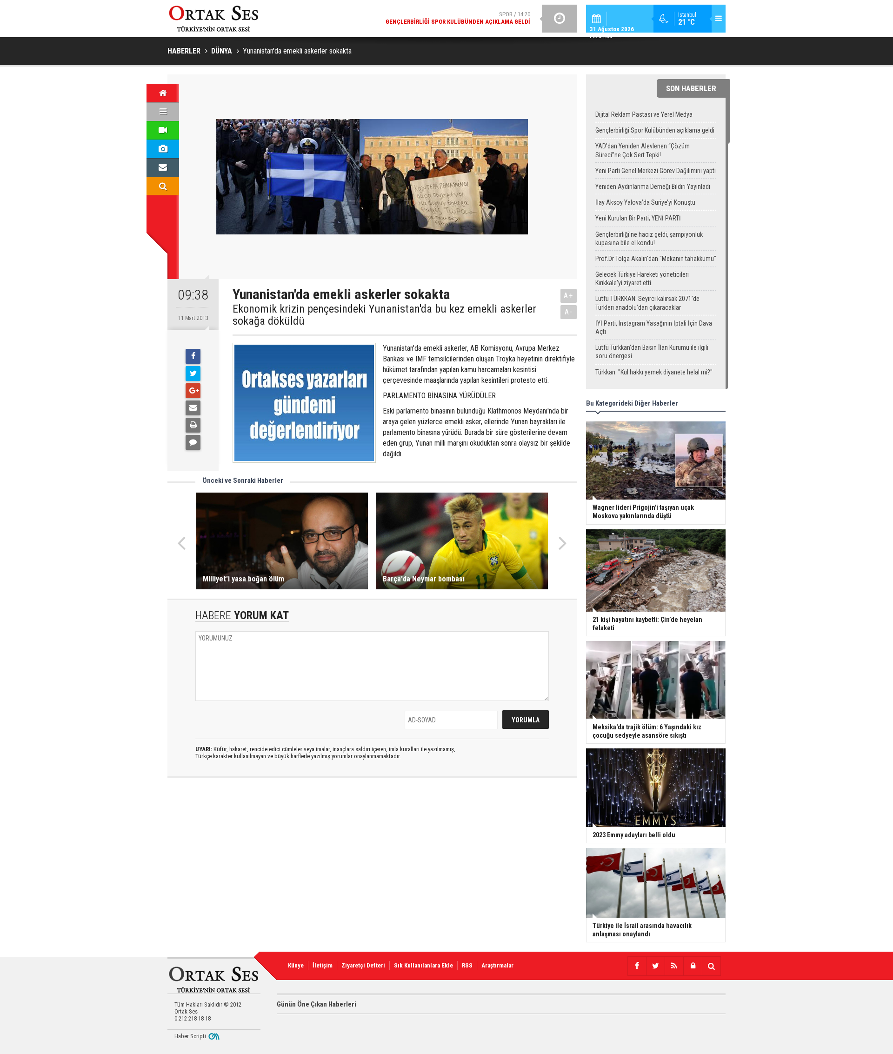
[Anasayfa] (163, 93)
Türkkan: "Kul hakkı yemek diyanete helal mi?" (654, 372)
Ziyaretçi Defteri (363, 965)
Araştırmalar (497, 965)
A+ (568, 295)
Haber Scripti (190, 1036)
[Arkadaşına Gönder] (193, 407)
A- (569, 311)
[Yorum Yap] (193, 442)
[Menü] (163, 111)
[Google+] (193, 390)
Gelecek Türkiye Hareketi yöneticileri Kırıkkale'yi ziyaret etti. (642, 279)
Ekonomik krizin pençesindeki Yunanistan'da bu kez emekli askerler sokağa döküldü (384, 315)
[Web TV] (163, 130)
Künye (296, 965)
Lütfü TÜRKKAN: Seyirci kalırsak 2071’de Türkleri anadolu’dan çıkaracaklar (647, 303)
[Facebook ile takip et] (636, 966)
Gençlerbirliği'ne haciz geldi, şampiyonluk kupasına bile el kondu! (649, 239)
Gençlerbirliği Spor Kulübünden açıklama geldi (654, 130)
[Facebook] (193, 356)
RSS (467, 965)
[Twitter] (193, 373)
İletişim (323, 965)
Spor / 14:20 (458, 18)
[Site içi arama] (163, 186)
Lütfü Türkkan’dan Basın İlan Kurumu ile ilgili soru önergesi (651, 352)
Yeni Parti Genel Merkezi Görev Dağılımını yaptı (655, 170)
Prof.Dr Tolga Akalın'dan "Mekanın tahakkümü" (655, 258)
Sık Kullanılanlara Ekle (423, 965)
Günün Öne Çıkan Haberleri (316, 1004)
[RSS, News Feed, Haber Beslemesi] (674, 966)
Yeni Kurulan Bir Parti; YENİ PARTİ (638, 218)
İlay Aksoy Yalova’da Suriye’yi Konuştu (645, 202)
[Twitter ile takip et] (655, 966)
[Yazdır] (193, 425)
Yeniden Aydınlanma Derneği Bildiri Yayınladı (652, 186)
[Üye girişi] (692, 966)
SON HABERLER (691, 88)
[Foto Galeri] (163, 149)
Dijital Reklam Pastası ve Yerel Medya (644, 114)
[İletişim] (163, 167)
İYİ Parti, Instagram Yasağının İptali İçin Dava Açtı (653, 327)
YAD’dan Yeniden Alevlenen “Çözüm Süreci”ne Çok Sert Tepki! (642, 150)
